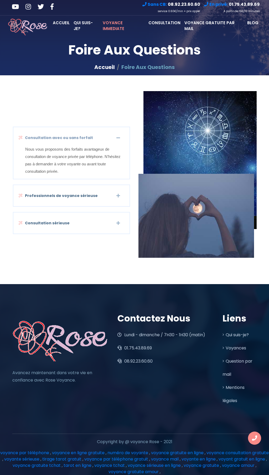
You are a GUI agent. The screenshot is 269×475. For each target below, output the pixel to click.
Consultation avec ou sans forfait (59, 137)
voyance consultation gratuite (237, 453)
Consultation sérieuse (47, 223)
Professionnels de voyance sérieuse (61, 195)
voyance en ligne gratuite (78, 453)
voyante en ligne (199, 459)
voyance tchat (109, 465)
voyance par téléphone (24, 453)
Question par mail (237, 367)
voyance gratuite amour (133, 472)
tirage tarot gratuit (61, 459)
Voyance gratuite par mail (209, 26)
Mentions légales (234, 394)
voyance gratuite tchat (37, 465)
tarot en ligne (77, 465)
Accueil (61, 23)
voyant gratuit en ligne (242, 459)
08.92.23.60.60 (138, 361)
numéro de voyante (127, 453)
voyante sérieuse (21, 459)
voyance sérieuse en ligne (154, 465)
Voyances (236, 348)
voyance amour (238, 465)
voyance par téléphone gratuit (116, 459)
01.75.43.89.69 (137, 348)
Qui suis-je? (83, 26)
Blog (252, 23)
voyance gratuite (201, 465)
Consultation (164, 23)
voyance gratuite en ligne (177, 453)
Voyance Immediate (113, 26)
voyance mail (165, 459)
